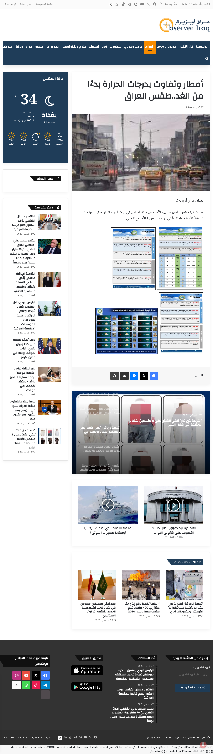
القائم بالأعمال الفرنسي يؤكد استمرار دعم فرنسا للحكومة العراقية (23, 223)
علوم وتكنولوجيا (74, 46)
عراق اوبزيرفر (153, 738)
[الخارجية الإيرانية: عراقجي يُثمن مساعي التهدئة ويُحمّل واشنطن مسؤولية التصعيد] (49, 279)
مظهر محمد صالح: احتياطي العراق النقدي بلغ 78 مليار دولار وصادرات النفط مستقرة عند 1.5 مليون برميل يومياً (22, 251)
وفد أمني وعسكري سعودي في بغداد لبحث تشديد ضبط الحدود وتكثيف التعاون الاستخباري (98, 609)
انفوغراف (53, 46)
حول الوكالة (25, 4)
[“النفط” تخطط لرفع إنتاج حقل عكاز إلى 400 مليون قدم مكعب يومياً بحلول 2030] (141, 585)
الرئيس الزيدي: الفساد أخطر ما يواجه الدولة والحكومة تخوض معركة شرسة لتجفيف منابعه (167, 423)
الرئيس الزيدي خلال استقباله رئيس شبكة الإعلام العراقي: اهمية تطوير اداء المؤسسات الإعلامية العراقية (24, 315)
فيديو (39, 46)
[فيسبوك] (154, 376)
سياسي (115, 46)
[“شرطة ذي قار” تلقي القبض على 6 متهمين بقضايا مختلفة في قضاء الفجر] (49, 436)
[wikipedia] (105, 4)
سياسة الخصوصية (45, 4)
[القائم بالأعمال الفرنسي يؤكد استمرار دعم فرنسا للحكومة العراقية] (49, 222)
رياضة (19, 46)
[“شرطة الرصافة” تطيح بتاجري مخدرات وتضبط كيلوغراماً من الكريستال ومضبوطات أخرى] (184, 585)
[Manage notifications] (203, 745)
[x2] (111, 4)
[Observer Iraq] (184, 25)
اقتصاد (94, 46)
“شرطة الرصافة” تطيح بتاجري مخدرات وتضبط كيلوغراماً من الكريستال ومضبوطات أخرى (185, 607)
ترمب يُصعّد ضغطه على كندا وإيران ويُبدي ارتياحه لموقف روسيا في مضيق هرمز (24, 348)
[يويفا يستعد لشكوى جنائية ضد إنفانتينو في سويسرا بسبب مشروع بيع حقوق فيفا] (49, 407)
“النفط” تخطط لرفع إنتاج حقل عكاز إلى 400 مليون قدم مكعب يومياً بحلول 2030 (142, 607)
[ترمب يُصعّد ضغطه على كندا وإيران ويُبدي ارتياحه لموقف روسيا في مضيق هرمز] (49, 346)
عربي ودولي (133, 46)
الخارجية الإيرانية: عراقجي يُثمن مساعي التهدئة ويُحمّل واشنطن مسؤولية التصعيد (24, 282)
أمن (104, 46)
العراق (149, 46)
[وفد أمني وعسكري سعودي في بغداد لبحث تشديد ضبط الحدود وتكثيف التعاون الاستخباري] (97, 585)
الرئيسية (202, 46)
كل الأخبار (186, 46)
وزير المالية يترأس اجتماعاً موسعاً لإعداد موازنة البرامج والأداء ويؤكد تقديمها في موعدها (22, 379)
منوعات (7, 46)
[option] (141, 432)
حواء (29, 46)
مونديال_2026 (166, 46)
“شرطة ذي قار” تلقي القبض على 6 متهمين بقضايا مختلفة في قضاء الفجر (23, 439)
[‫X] (144, 376)
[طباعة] (114, 376)
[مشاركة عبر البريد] (124, 376)
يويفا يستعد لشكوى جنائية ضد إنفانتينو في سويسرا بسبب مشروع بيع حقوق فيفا (22, 410)
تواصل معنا (10, 4)
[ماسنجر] (134, 376)
